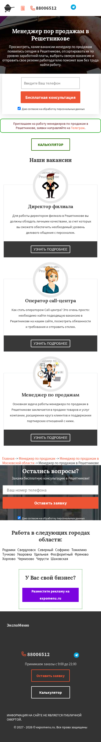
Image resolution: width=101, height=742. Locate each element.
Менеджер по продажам (37, 458)
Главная (8, 458)
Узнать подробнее (50, 249)
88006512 (46, 8)
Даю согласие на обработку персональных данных (53, 109)
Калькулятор (50, 144)
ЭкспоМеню (18, 625)
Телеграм (78, 128)
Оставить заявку (50, 675)
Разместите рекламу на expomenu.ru (50, 595)
